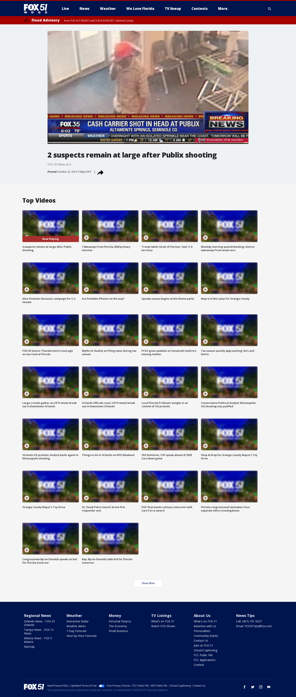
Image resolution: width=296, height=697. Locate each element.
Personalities (202, 631)
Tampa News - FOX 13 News (39, 631)
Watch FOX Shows (163, 626)
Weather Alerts (76, 626)
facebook (244, 687)
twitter (252, 687)
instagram (261, 687)
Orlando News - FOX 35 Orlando (39, 623)
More (222, 8)
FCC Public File (203, 655)
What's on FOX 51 (205, 621)
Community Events (206, 636)
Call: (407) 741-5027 (249, 621)
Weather (74, 615)
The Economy (118, 626)
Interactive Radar (77, 621)
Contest (199, 665)
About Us (202, 615)
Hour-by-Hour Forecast (81, 636)
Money (115, 615)
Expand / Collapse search (269, 9)
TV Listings (161, 615)
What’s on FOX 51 (162, 621)
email (269, 687)
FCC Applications (204, 660)
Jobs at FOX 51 (203, 645)
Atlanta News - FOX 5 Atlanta (38, 640)
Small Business (118, 631)
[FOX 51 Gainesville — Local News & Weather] (37, 8)
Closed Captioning (205, 650)
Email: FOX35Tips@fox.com (254, 626)
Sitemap (29, 647)
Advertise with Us (205, 626)
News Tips (245, 615)
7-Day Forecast (76, 631)
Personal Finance (120, 621)
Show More (148, 583)
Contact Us (201, 640)
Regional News (37, 615)
